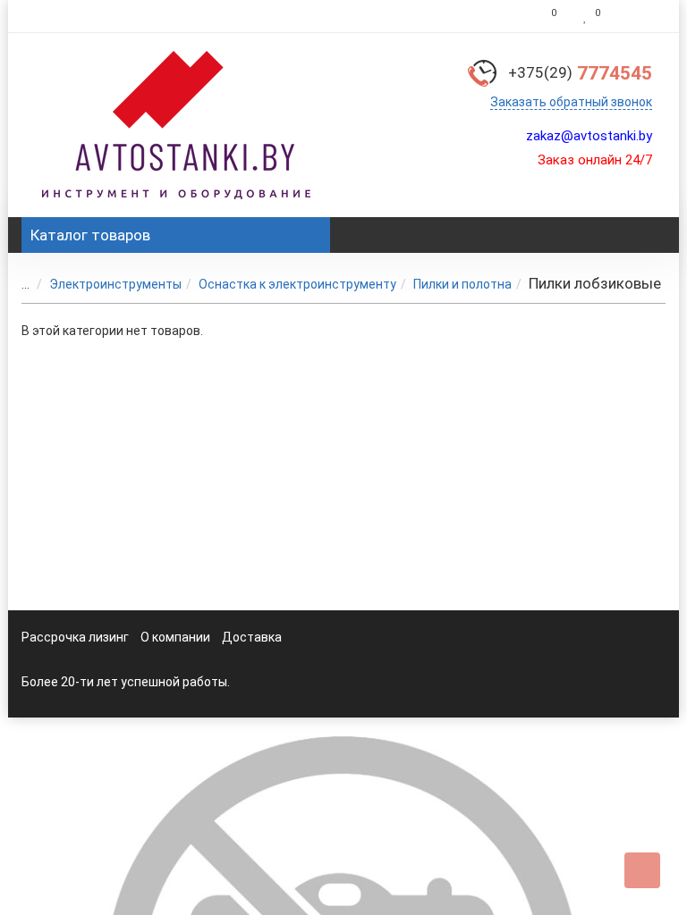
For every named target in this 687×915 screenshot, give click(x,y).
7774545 (580, 73)
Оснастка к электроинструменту (297, 284)
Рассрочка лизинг (75, 637)
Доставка (252, 637)
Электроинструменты (115, 284)
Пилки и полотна (462, 284)
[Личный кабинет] (637, 16)
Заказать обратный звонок (571, 102)
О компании (175, 637)
